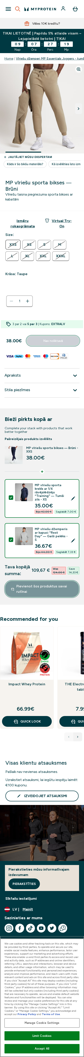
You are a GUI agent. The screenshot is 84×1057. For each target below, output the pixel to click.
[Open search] (18, 9)
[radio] (13, 245)
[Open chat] (62, 928)
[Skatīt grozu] (75, 9)
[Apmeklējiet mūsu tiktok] (30, 928)
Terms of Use (51, 1014)
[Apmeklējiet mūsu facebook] (19, 928)
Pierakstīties (24, 884)
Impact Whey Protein (27, 684)
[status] (19, 301)
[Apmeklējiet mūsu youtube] (41, 928)
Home (8, 58)
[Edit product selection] (73, 498)
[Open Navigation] (8, 9)
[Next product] (77, 736)
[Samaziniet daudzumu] (11, 301)
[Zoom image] (78, 69)
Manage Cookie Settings (42, 1023)
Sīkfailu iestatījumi (21, 898)
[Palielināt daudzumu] (27, 301)
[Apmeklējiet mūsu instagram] (8, 928)
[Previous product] (68, 736)
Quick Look (30, 721)
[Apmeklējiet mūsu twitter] (51, 928)
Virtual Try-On (62, 223)
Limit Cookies (42, 1036)
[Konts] (64, 9)
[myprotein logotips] (40, 9)
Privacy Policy (26, 1014)
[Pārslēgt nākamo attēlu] (78, 108)
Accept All (42, 1048)
